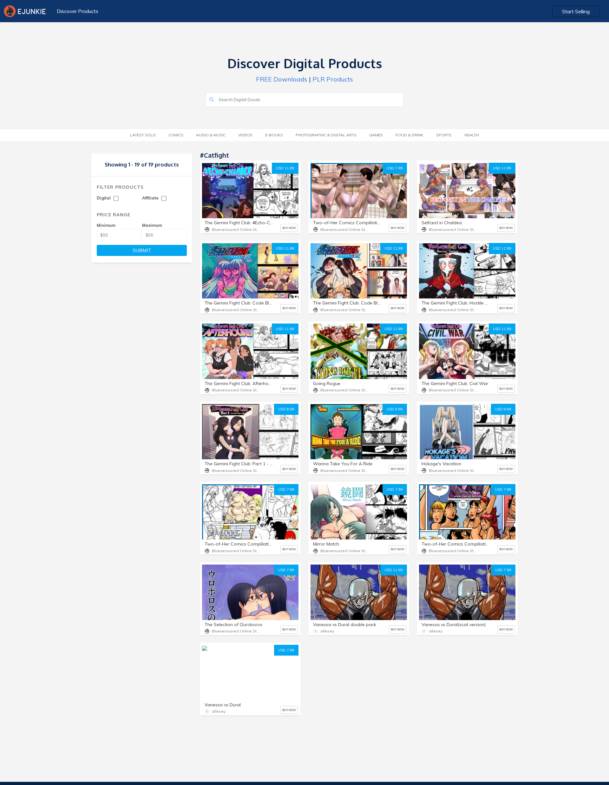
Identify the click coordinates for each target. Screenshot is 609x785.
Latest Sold (143, 135)
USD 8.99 (286, 409)
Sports (444, 135)
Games (376, 135)
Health (471, 135)
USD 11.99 (285, 168)
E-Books (274, 135)
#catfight (242, 661)
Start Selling (576, 11)
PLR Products (332, 79)
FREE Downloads (281, 79)
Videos (245, 135)
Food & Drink (409, 135)
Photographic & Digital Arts (326, 135)
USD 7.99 (395, 168)
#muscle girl (219, 672)
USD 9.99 (395, 409)
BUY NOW (289, 228)
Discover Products (77, 11)
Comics (175, 135)
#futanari (216, 661)
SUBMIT (142, 250)
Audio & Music (211, 135)
